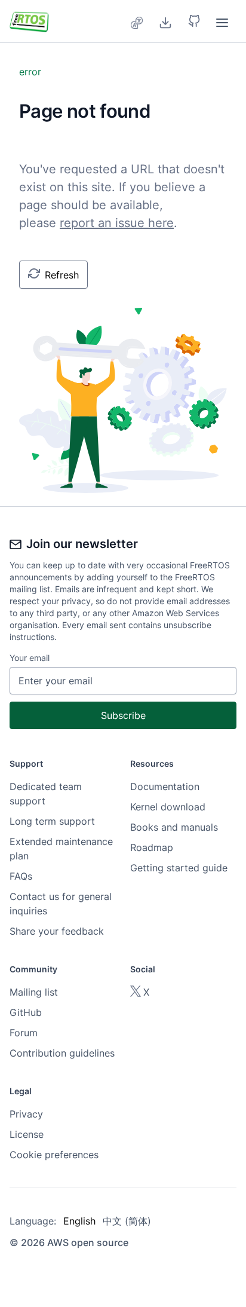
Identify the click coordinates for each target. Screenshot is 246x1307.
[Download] (165, 21)
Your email (30, 658)
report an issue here (117, 223)
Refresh (62, 275)
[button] (194, 21)
